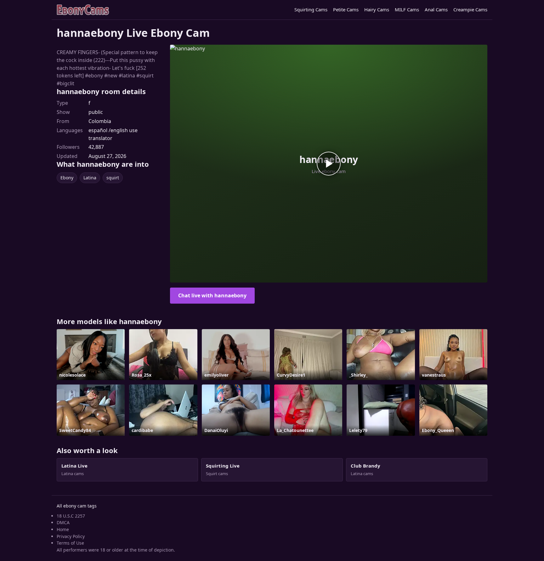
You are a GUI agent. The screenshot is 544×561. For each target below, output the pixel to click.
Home (63, 529)
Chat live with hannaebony (212, 295)
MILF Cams (407, 9)
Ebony (66, 178)
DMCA (63, 522)
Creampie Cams (470, 9)
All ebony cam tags (77, 506)
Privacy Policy (71, 536)
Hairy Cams (376, 9)
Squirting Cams (310, 9)
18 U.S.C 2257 (71, 516)
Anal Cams (436, 9)
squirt (112, 178)
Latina (89, 178)
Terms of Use (70, 543)
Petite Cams (346, 9)
